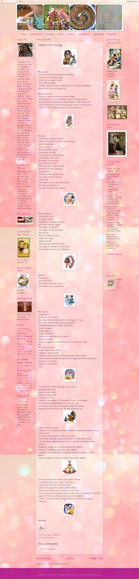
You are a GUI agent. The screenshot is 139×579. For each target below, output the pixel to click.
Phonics (19, 366)
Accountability (23, 329)
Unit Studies (49, 537)
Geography (21, 349)
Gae (119, 280)
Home (23, 34)
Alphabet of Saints (24, 331)
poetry (26, 365)
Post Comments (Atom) (58, 564)
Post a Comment (47, 549)
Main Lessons (27, 354)
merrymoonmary (76, 575)
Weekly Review (23, 390)
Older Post (96, 558)
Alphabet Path (22, 335)
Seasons (60, 34)
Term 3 (21, 386)
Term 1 (20, 383)
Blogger (99, 575)
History (29, 349)
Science (20, 378)
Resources (71, 34)
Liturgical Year (36, 34)
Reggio (20, 373)
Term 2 (29, 383)
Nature (20, 356)
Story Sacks (24, 381)
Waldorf (28, 388)
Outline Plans (99, 34)
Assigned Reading (24, 337)
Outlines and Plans (24, 361)
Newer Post (43, 558)
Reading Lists (84, 34)
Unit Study (49, 34)
